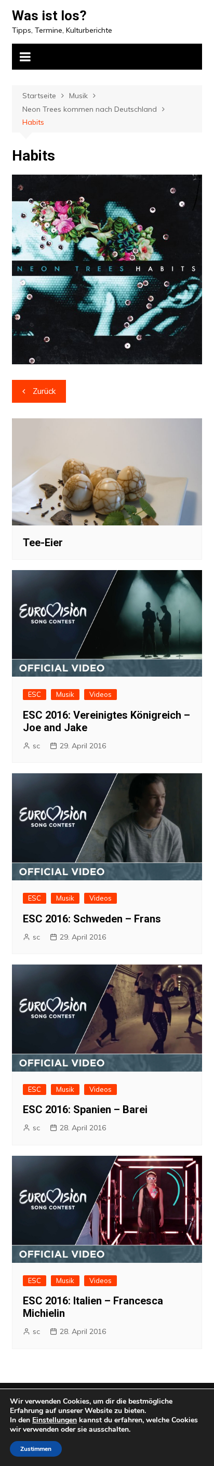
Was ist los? (49, 15)
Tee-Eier (43, 542)
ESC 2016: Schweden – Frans (92, 919)
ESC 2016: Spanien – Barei (85, 1109)
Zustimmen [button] (35, 1449)
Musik (65, 694)
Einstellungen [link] (54, 1420)
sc (36, 745)
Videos (100, 694)
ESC (34, 694)
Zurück (44, 391)
